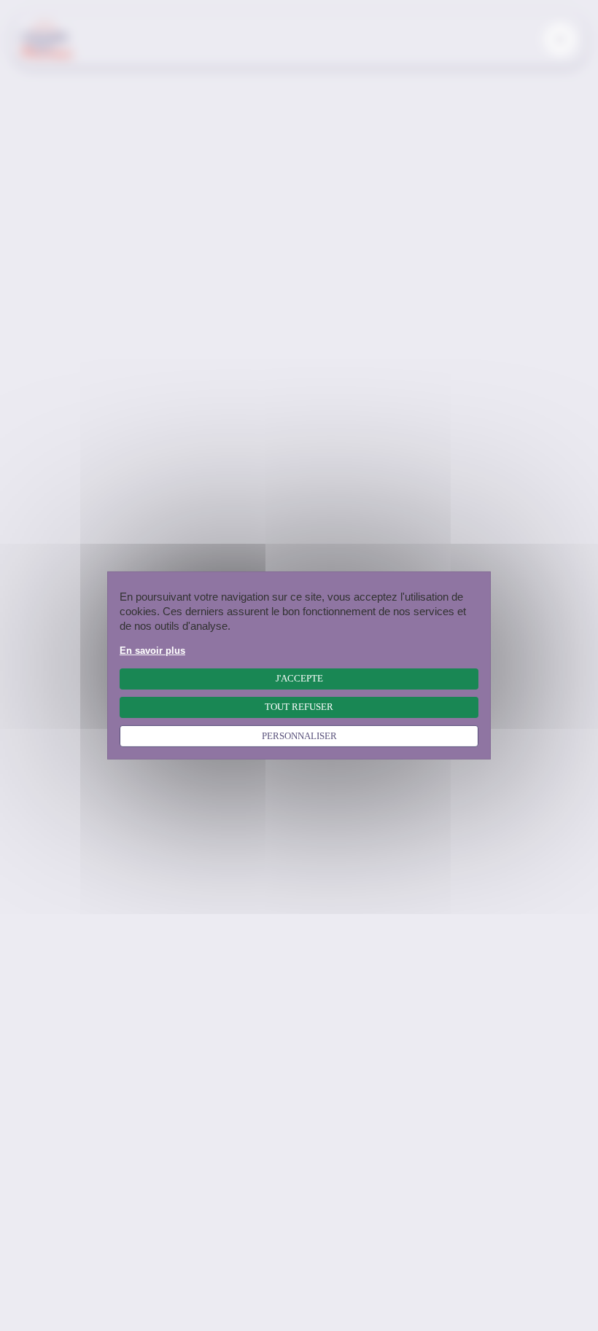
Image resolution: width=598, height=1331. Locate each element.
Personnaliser (299, 736)
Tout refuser (299, 707)
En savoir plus (152, 651)
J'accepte (299, 679)
